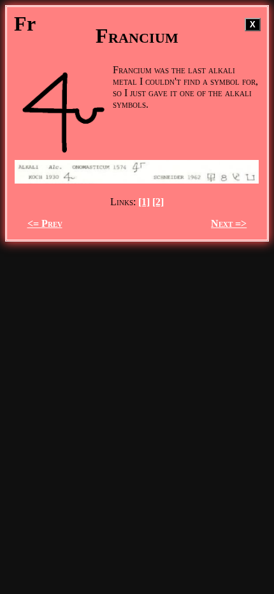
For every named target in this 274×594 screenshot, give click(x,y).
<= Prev (44, 223)
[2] (158, 201)
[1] (144, 201)
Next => (229, 223)
